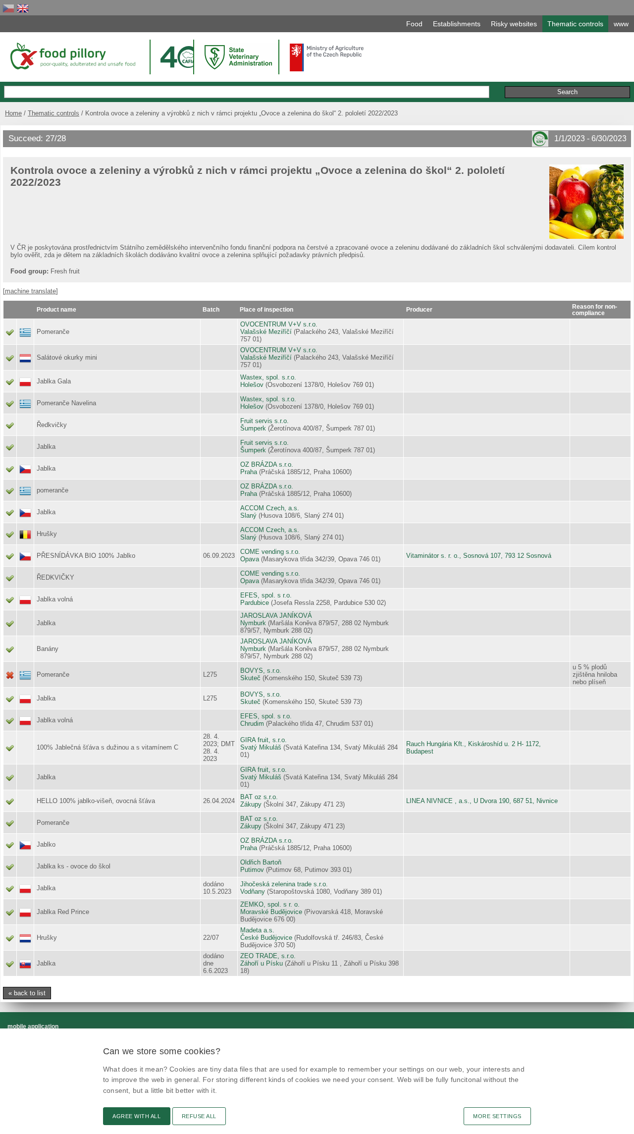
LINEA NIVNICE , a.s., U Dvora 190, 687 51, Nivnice (482, 801)
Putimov (252, 869)
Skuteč (250, 678)
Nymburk (253, 623)
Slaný (248, 515)
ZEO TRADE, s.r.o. (268, 956)
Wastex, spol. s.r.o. (268, 377)
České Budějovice (266, 937)
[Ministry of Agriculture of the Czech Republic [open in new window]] (327, 57)
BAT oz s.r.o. (259, 797)
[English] (23, 8)
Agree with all (136, 1116)
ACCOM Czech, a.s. (269, 508)
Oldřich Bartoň (260, 862)
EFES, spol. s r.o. (266, 595)
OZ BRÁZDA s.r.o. (266, 464)
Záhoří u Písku (261, 963)
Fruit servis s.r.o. (264, 421)
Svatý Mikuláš (260, 747)
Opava (249, 559)
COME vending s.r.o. (270, 551)
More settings (497, 1116)
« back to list (27, 993)
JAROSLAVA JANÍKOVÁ (276, 615)
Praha (248, 472)
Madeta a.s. (257, 930)
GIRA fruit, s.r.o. (263, 740)
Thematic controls (53, 113)
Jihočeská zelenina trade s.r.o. (284, 884)
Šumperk (253, 428)
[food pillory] (72, 56)
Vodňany (252, 891)
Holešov (252, 384)
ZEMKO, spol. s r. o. (270, 904)
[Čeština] (8, 8)
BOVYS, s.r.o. (260, 670)
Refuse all (199, 1116)
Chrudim (252, 723)
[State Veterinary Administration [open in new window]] (239, 56)
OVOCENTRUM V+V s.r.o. (278, 324)
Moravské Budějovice (271, 912)
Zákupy (251, 804)
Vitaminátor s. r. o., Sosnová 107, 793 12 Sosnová (478, 555)
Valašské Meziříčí (266, 331)
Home (13, 113)
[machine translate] (30, 291)
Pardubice (254, 602)
